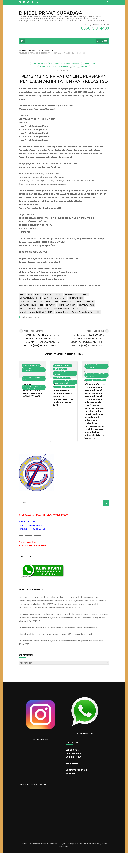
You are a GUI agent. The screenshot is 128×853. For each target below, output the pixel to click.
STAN (84, 308)
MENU (100, 41)
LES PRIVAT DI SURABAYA (72, 63)
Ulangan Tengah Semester (82, 312)
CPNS (37, 294)
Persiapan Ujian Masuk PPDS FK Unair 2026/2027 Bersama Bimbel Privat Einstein (58, 627)
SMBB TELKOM (43, 308)
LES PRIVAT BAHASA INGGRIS (30, 298)
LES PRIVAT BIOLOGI (76, 298)
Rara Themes (88, 843)
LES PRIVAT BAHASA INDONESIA (76, 294)
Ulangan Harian (62, 312)
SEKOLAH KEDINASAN (27, 308)
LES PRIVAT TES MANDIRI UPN (33, 378)
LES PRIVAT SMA (90, 63)
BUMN (30, 294)
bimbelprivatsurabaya (30, 317)
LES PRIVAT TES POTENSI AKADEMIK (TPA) (54, 67)
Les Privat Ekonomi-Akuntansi (31, 301)
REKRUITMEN (50, 305)
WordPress (63, 846)
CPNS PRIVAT (54, 63)
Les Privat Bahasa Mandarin (55, 298)
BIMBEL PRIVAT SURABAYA (50, 13)
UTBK (97, 312)
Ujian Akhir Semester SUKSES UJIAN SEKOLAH (36, 312)
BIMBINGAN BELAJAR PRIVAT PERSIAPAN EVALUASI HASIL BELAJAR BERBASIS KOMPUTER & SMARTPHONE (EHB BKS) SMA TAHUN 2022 (63, 395)
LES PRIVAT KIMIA (68, 301)
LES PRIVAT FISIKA (52, 301)
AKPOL (22, 294)
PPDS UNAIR (85, 67)
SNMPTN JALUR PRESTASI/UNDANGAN (65, 308)
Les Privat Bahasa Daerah (52, 294)
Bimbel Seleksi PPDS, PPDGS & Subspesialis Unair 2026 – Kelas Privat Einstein (56, 634)
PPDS (74, 67)
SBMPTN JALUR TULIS (86, 305)
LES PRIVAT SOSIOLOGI (28, 305)
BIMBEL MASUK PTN (38, 63)
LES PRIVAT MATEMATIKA (85, 301)
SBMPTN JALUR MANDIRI (67, 305)
